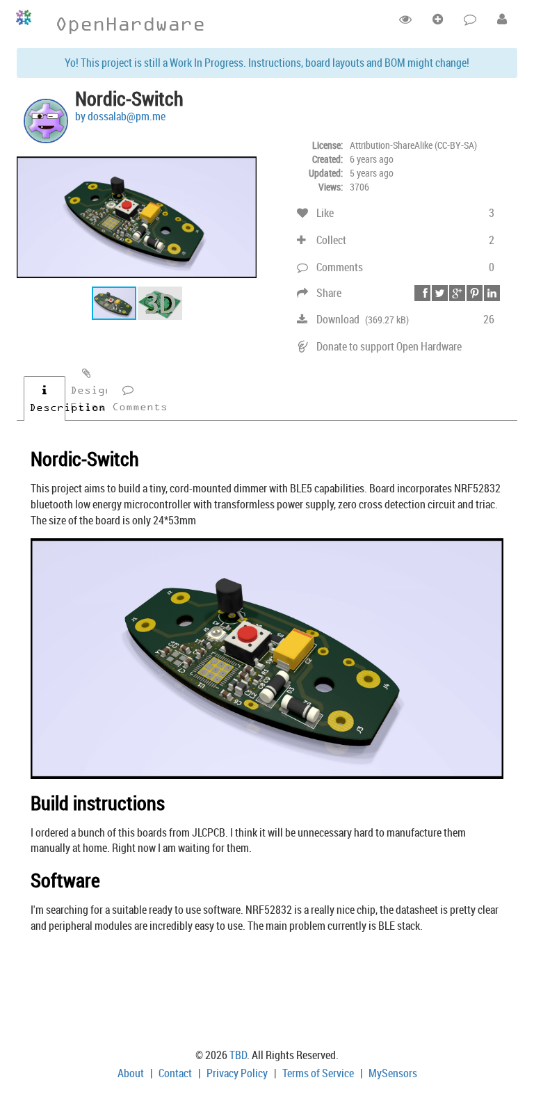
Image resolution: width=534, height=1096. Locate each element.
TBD (238, 1055)
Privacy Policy (237, 1073)
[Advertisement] (267, 993)
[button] (244, 163)
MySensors (393, 1073)
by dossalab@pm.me (120, 116)
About (131, 1073)
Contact (175, 1073)
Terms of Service (318, 1073)
